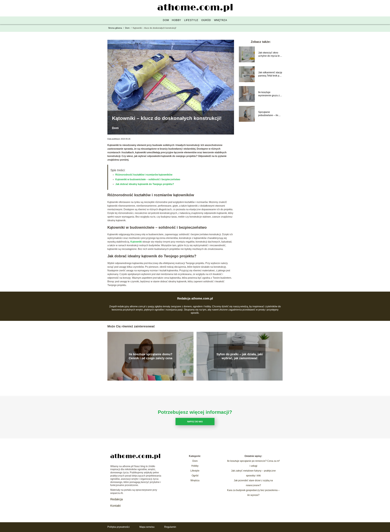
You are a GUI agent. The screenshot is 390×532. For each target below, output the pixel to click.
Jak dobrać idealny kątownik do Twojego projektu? (144, 184)
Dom (166, 20)
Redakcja (116, 499)
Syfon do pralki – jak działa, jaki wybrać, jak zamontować (239, 356)
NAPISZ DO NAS (195, 421)
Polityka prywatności (118, 527)
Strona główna (115, 28)
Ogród (206, 20)
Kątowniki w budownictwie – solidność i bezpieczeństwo (147, 179)
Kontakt (115, 505)
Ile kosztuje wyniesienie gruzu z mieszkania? (269, 94)
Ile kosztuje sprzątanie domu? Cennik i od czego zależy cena (150, 356)
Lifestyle (191, 20)
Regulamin (170, 527)
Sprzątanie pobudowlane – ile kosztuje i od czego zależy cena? (268, 114)
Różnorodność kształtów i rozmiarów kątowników (143, 174)
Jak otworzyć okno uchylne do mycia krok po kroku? (270, 54)
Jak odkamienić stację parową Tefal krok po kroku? (270, 74)
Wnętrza (220, 20)
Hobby (176, 20)
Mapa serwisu (146, 527)
